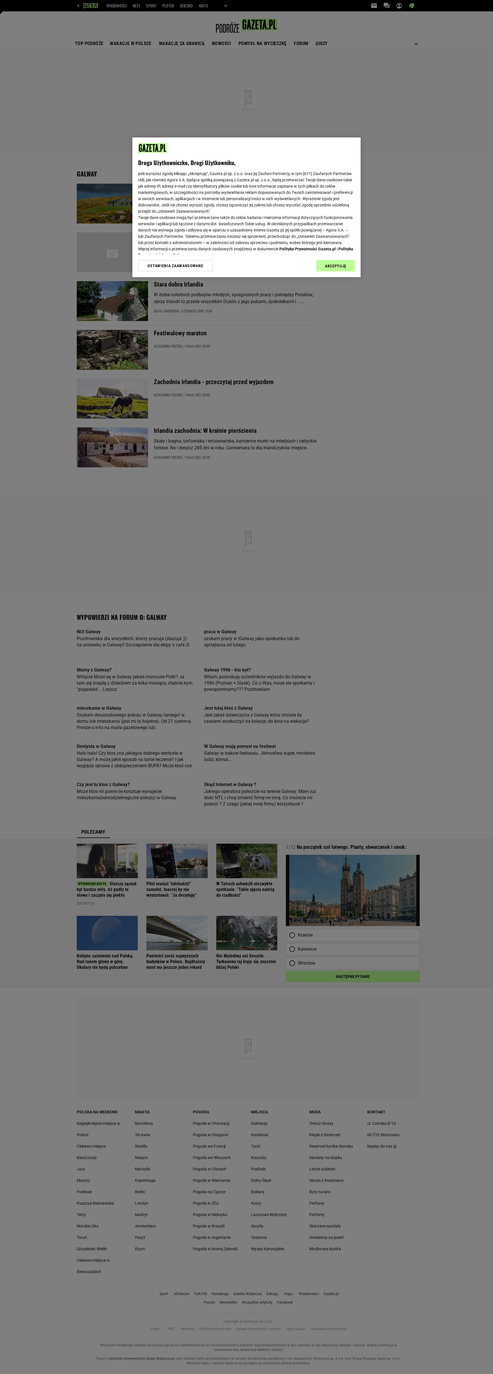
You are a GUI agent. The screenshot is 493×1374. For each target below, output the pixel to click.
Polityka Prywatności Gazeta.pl (307, 249)
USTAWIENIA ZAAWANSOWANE (175, 265)
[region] (246, 207)
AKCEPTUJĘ (335, 266)
